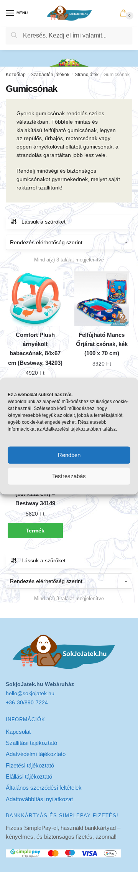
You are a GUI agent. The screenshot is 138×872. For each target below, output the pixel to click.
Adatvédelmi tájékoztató (36, 754)
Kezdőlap (16, 74)
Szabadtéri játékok (50, 74)
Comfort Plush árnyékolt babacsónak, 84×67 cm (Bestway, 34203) (35, 348)
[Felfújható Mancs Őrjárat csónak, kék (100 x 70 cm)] (102, 299)
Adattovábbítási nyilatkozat (39, 799)
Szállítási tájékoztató (31, 743)
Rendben (69, 455)
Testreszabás (69, 476)
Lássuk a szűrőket (43, 222)
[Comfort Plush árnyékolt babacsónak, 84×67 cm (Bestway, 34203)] (35, 299)
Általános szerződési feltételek (44, 787)
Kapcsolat (18, 731)
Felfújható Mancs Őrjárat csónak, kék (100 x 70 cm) (102, 344)
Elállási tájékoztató (29, 776)
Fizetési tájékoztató (30, 765)
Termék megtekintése (35, 532)
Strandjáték (87, 74)
